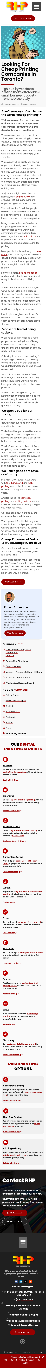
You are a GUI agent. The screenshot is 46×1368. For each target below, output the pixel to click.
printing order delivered (14, 1155)
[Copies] (5, 881)
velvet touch (18, 836)
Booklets (7, 765)
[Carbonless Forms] (5, 851)
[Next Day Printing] (5, 1111)
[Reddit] (30, 1281)
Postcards (8, 948)
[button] (36, 6)
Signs (6, 1009)
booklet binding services (14, 772)
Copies (6, 887)
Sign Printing (9, 1024)
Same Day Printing (13, 1085)
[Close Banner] (43, 1356)
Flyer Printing (9, 933)
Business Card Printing (13, 841)
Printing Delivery (12, 1148)
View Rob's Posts (15, 633)
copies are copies (28, 272)
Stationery (8, 1040)
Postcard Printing (11, 963)
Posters (7, 979)
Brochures (8, 795)
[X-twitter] (25, 1281)
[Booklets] (5, 759)
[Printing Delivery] (5, 1142)
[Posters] (5, 973)
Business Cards (11, 826)
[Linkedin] (21, 1281)
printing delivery (22, 501)
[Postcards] (5, 942)
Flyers (6, 918)
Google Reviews (22, 196)
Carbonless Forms (13, 857)
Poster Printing (10, 994)
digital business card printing (23, 830)
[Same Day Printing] (5, 1079)
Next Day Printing (12, 1117)
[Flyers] (5, 912)
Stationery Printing (12, 1055)
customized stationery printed (21, 1044)
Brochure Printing (11, 810)
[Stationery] (5, 1034)
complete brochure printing (21, 800)
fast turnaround (14, 482)
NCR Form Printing (11, 871)
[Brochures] (5, 789)
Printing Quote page (31, 1202)
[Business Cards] (5, 820)
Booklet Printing (10, 780)
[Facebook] (16, 1281)
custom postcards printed (30, 952)
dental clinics (29, 236)
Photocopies (9, 902)
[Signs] (5, 1003)
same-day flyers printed (29, 922)
